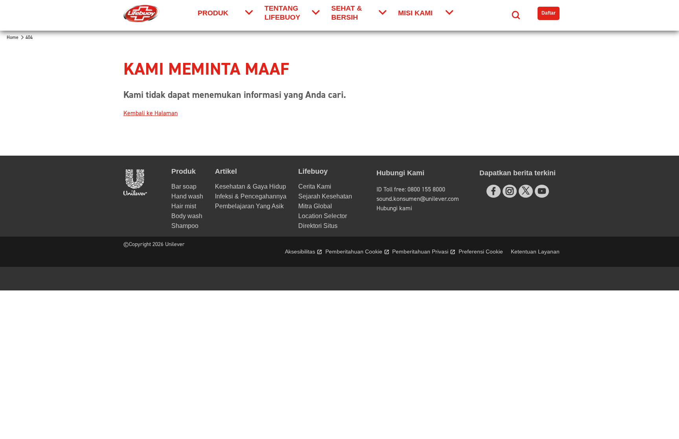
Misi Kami (415, 13)
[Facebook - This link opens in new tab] (493, 191)
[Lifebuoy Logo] (141, 13)
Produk (213, 13)
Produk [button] (183, 171)
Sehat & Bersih (346, 12)
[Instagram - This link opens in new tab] (510, 191)
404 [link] (29, 37)
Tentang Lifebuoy (282, 12)
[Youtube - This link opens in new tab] (542, 191)
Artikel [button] (226, 171)
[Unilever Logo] (135, 193)
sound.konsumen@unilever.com (417, 199)
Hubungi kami (394, 208)
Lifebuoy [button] (313, 171)
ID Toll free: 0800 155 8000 (410, 189)
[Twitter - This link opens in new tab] (526, 191)
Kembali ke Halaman (150, 113)
